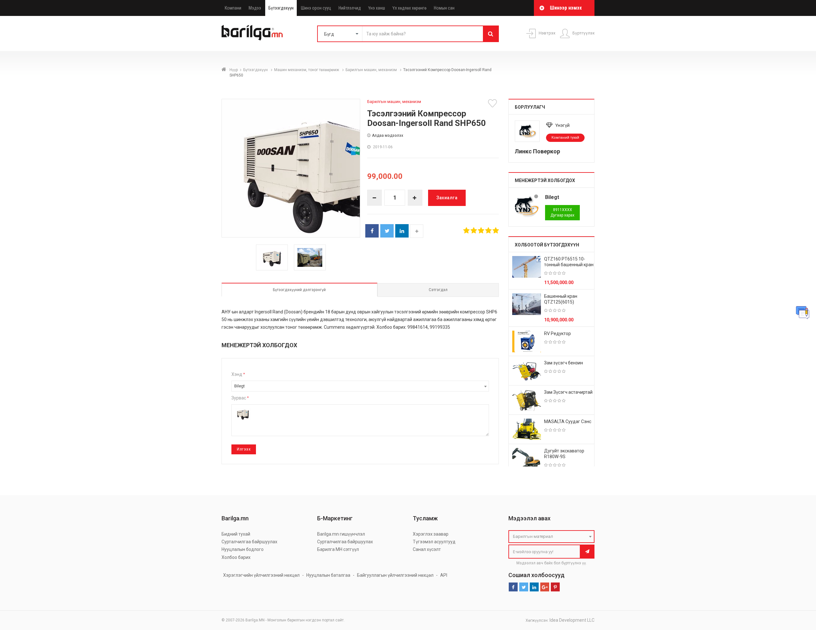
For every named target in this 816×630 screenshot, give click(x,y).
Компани (233, 8)
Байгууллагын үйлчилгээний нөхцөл (395, 575)
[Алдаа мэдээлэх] (802, 312)
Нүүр (233, 70)
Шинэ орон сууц (316, 8)
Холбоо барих (236, 557)
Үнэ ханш (376, 8)
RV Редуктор (557, 333)
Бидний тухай (236, 534)
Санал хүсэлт (427, 549)
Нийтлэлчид (350, 8)
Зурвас (240, 397)
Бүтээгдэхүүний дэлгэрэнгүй (299, 290)
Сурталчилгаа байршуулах (249, 541)
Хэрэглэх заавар (430, 534)
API (443, 575)
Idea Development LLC (572, 620)
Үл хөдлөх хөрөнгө (409, 8)
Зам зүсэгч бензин (563, 362)
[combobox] (360, 386)
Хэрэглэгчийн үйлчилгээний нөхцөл (261, 575)
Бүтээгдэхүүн (281, 8)
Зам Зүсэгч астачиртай (568, 392)
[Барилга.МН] (252, 32)
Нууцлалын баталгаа (328, 575)
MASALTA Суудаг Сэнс (567, 421)
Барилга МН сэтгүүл (338, 549)
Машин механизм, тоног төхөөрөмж (307, 70)
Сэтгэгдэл (438, 290)
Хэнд (238, 374)
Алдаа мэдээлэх (387, 135)
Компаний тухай (565, 138)
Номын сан (444, 8)
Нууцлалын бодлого (243, 549)
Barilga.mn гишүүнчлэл (341, 534)
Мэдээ (255, 8)
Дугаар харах (562, 212)
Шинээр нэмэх (566, 8)
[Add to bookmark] (493, 103)
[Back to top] (799, 593)
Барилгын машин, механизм (372, 70)
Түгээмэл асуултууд (434, 541)
